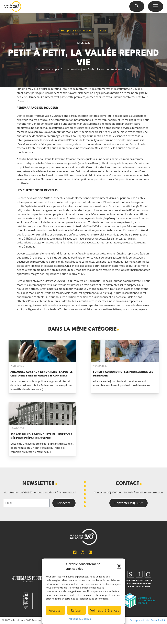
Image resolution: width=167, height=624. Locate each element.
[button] (119, 566)
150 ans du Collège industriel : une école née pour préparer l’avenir (41, 436)
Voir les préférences (104, 610)
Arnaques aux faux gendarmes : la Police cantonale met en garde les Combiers (41, 373)
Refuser (76, 610)
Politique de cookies (79, 619)
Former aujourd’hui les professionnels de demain (123, 373)
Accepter (55, 610)
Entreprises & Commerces (76, 30)
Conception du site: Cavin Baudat (147, 620)
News (103, 30)
